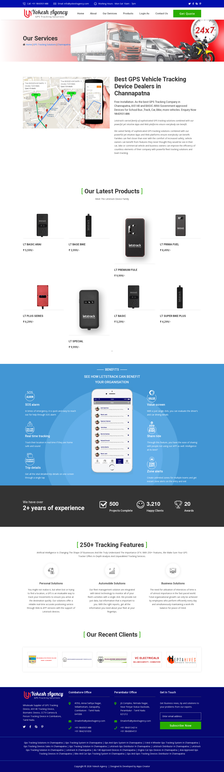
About (93, 13)
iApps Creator (143, 766)
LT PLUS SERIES (33, 315)
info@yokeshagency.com (92, 720)
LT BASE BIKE (77, 244)
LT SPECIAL (76, 341)
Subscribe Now (181, 725)
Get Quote (187, 13)
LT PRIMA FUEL (169, 244)
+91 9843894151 (128, 731)
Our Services (110, 13)
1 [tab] (112, 350)
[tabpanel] (112, 279)
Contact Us (161, 13)
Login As (144, 13)
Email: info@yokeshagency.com (73, 3)
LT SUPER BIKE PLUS (173, 315)
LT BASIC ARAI (32, 244)
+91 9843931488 (83, 727)
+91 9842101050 (83, 731)
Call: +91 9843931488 (37, 3)
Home (80, 13)
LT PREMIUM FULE (125, 269)
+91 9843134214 (128, 727)
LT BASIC (120, 315)
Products (128, 13)
